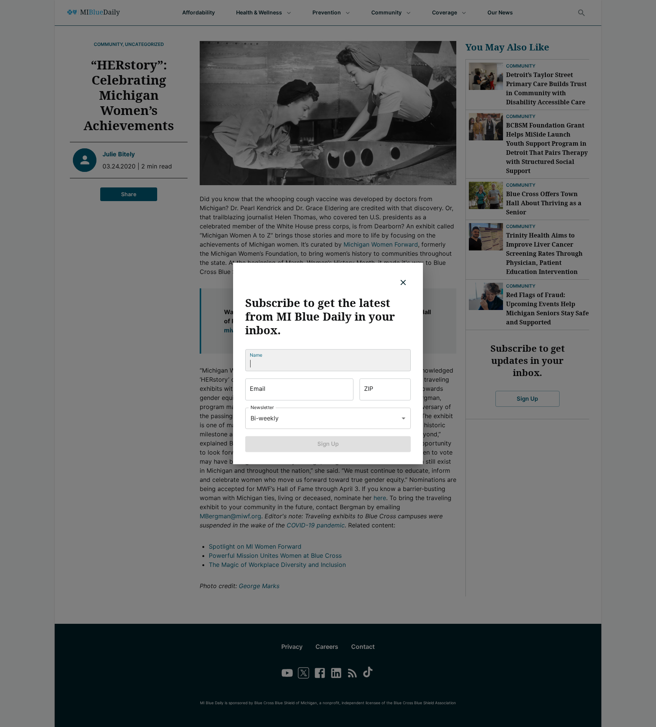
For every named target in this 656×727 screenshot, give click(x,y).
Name (256, 355)
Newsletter (262, 407)
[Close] (403, 282)
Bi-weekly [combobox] (265, 418)
